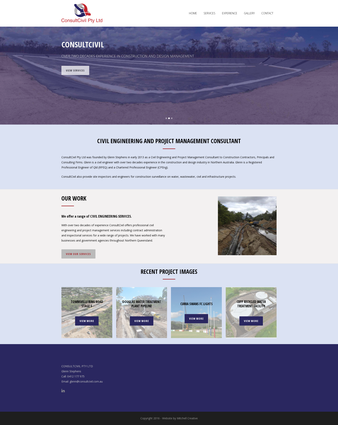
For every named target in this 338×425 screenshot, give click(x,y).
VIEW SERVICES (75, 68)
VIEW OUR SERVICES (78, 254)
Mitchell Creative (187, 418)
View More (87, 321)
